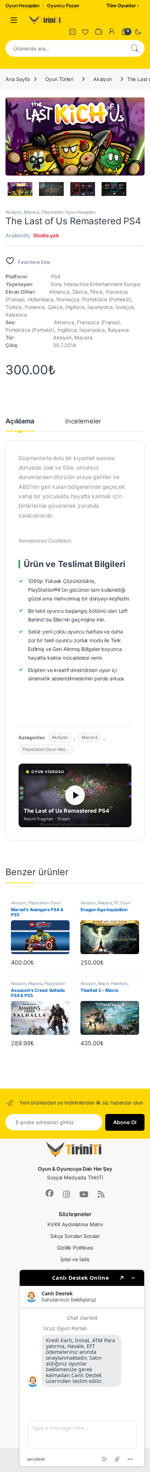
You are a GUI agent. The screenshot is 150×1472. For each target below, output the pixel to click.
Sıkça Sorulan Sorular (75, 1236)
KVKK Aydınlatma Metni (75, 1224)
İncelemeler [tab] (83, 421)
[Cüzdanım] (99, 32)
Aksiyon (102, 79)
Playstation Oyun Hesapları (69, 212)
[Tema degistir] (138, 32)
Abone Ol (125, 1122)
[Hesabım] (112, 32)
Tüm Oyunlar (120, 5)
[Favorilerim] (86, 32)
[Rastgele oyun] (72, 32)
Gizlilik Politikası (75, 1247)
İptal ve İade (75, 1259)
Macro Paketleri (112, 983)
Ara (134, 48)
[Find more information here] (82, 1368)
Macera (31, 212)
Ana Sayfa (17, 79)
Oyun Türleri (59, 79)
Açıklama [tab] (19, 421)
